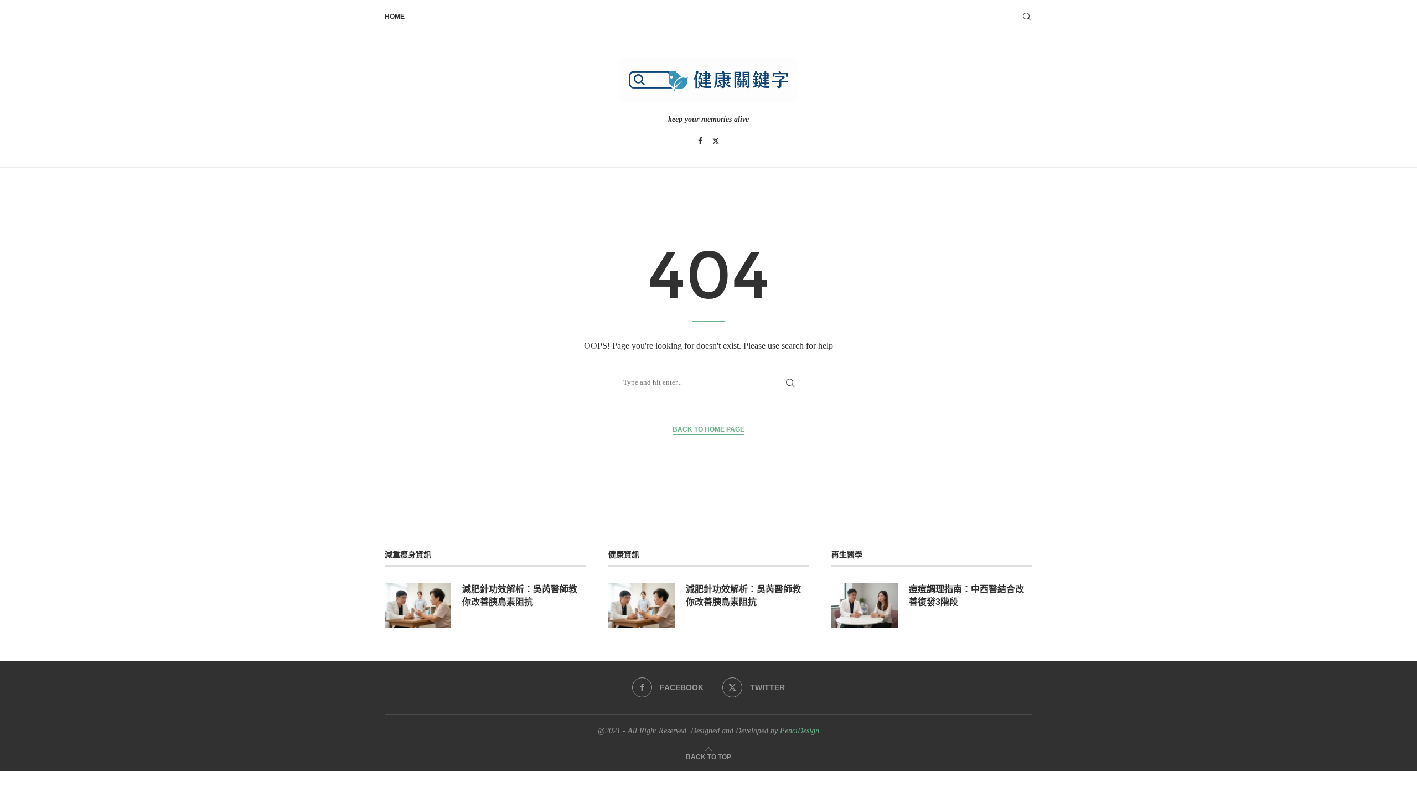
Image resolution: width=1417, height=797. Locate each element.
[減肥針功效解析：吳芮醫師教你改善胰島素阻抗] (418, 605)
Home (395, 16)
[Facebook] (700, 141)
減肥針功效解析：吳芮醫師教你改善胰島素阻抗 (519, 595)
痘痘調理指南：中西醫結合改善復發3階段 (966, 595)
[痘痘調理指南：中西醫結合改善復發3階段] (864, 605)
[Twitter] (716, 141)
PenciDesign (799, 731)
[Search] (1026, 17)
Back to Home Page (708, 429)
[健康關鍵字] (708, 79)
